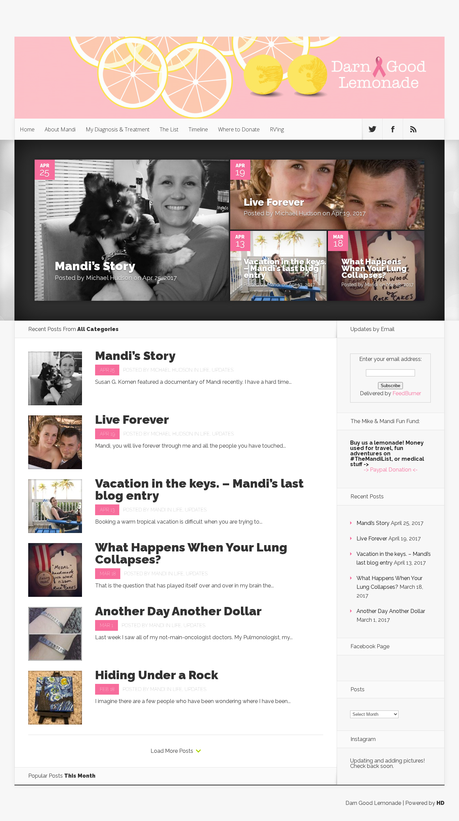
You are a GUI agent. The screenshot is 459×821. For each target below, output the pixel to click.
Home (27, 129)
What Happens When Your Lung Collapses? (374, 268)
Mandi (273, 284)
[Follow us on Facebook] (393, 129)
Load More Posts (172, 751)
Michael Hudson (109, 277)
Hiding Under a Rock (156, 675)
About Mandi (60, 129)
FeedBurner (406, 393)
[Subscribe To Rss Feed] (413, 129)
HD (440, 803)
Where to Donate (239, 129)
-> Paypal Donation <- (391, 469)
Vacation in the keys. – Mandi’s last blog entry (285, 268)
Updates (223, 370)
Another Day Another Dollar (178, 611)
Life (204, 370)
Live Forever (274, 202)
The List (169, 129)
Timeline (198, 129)
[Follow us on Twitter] (372, 129)
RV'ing (277, 129)
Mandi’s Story (95, 266)
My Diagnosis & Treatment (118, 129)
